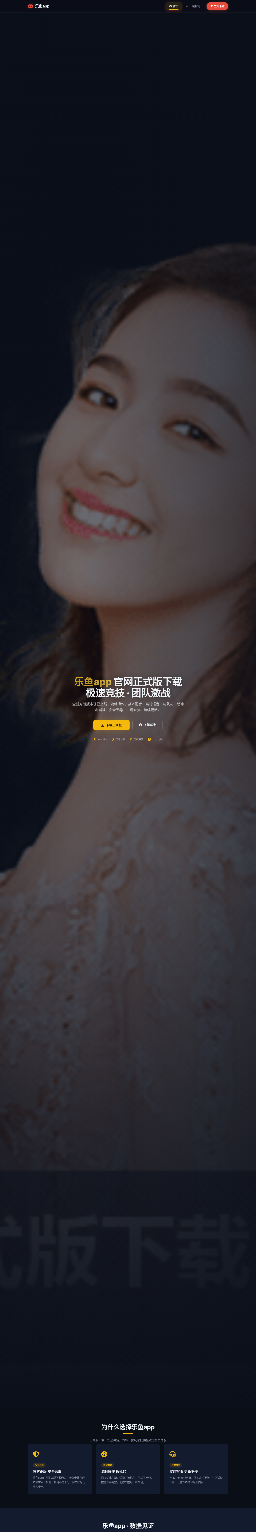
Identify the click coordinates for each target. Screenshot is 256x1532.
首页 (175, 6)
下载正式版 (114, 725)
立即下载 (219, 6)
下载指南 (195, 6)
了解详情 (150, 725)
